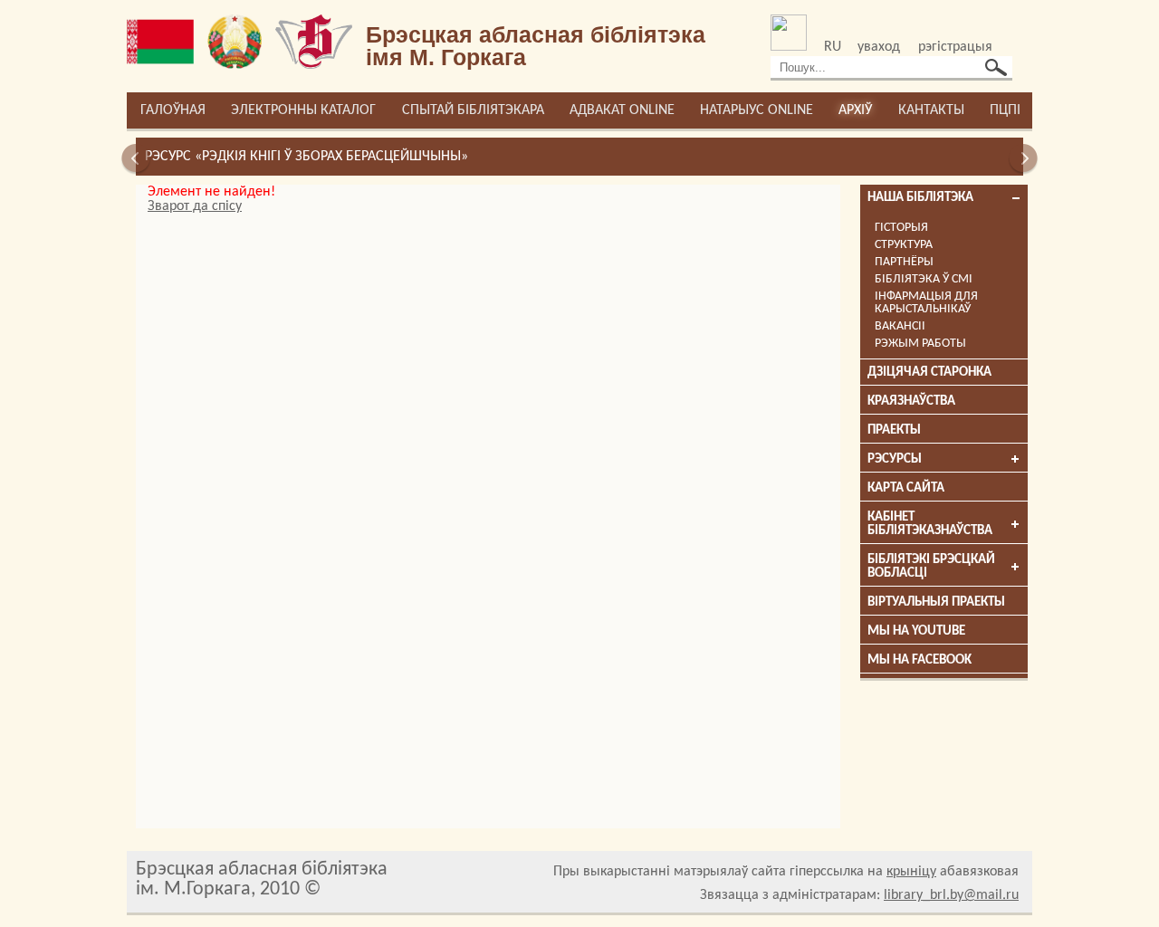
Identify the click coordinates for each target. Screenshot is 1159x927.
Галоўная (173, 110)
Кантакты (931, 110)
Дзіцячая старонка (929, 372)
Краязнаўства (911, 401)
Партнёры (904, 262)
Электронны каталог (303, 110)
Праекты (894, 430)
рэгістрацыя (955, 47)
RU (832, 47)
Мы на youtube (916, 631)
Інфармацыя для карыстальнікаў (926, 303)
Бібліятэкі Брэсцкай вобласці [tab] (931, 566)
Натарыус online (756, 110)
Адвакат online (622, 110)
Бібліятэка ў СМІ (923, 279)
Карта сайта (905, 488)
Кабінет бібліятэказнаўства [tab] (929, 524)
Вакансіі (900, 326)
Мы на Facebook (919, 660)
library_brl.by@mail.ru (951, 895)
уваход (878, 47)
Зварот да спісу (195, 206)
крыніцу (911, 872)
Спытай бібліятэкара (473, 110)
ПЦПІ (1005, 110)
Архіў (855, 110)
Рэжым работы (920, 343)
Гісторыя (901, 227)
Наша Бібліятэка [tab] (920, 198)
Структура (904, 245)
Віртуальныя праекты (936, 602)
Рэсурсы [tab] (894, 459)
